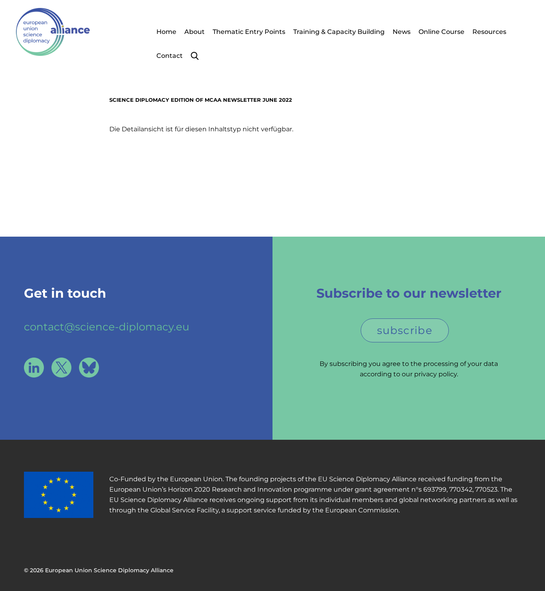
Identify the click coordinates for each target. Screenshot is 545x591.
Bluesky (89, 368)
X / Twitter (61, 368)
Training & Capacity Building (339, 32)
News (402, 32)
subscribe (404, 330)
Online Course (441, 32)
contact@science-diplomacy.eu (106, 326)
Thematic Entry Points (249, 32)
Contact (169, 55)
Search (195, 56)
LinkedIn (34, 368)
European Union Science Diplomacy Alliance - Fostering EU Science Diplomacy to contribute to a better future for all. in (53, 32)
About (194, 32)
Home (166, 32)
